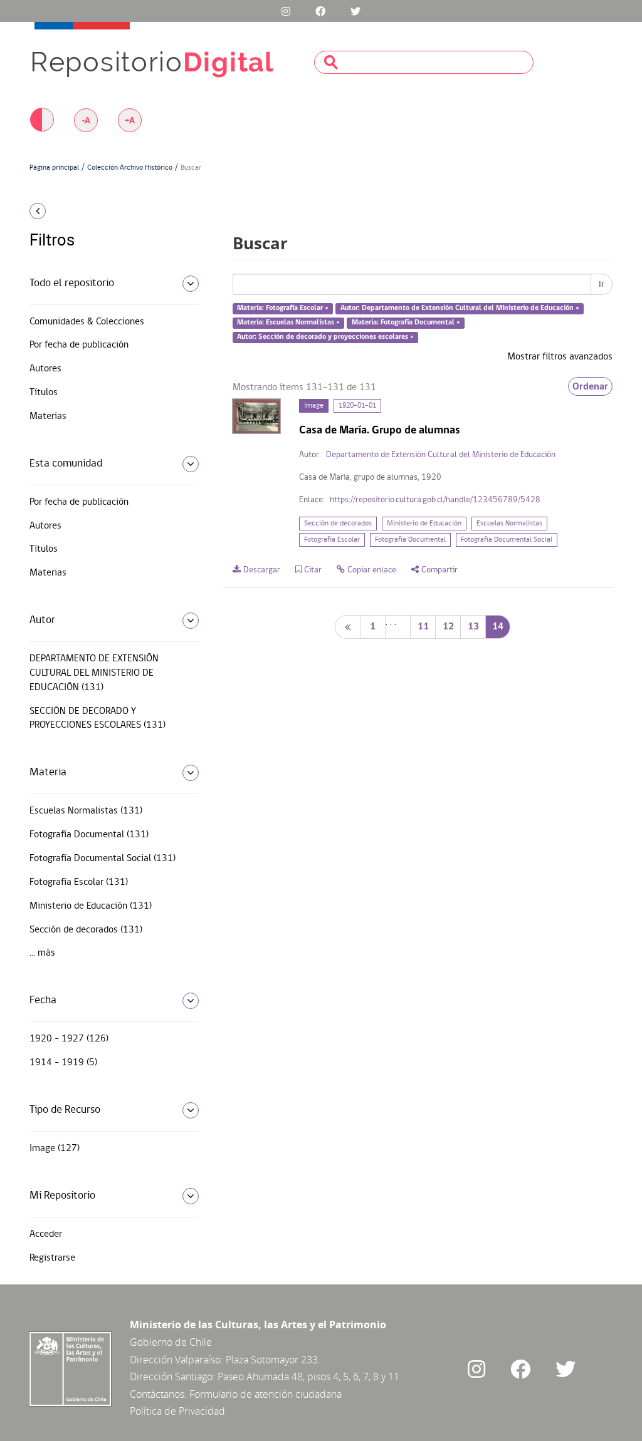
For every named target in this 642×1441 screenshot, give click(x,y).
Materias (47, 416)
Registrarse (52, 1258)
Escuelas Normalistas (509, 523)
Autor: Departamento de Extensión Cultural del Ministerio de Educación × (459, 308)
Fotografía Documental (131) (89, 835)
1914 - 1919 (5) (63, 1063)
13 (473, 627)
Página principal (54, 168)
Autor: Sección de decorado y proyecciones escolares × (325, 337)
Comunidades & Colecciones (86, 322)
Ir (601, 284)
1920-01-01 (357, 406)
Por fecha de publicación (79, 345)
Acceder (45, 1234)
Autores (45, 369)
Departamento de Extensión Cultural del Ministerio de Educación (440, 455)
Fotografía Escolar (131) (78, 882)
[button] (95, 211)
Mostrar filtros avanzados (560, 357)
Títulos (43, 393)
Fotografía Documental (410, 540)
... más (42, 953)
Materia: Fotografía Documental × (406, 322)
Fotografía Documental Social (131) (102, 859)
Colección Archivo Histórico (129, 168)
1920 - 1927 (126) (68, 1039)
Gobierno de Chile (171, 1342)
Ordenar (590, 386)
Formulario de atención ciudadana (265, 1394)
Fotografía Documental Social (506, 540)
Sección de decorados (338, 523)
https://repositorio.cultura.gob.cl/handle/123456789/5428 (435, 500)
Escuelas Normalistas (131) (85, 811)
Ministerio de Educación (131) (90, 906)
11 (423, 627)
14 (497, 627)
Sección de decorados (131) (85, 930)
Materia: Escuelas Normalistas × (288, 322)
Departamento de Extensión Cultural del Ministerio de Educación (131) (94, 673)
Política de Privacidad (177, 1411)
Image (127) (54, 1149)
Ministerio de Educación (424, 523)
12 (448, 627)
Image (314, 406)
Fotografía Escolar (332, 540)
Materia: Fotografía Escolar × (283, 308)
